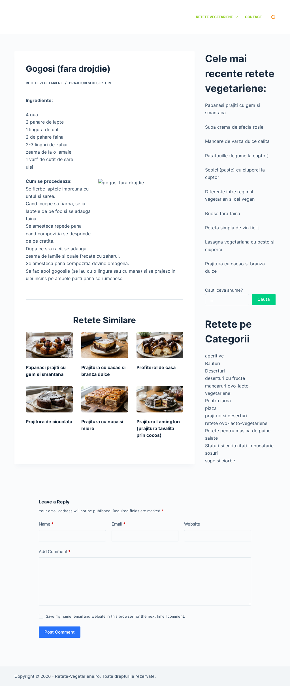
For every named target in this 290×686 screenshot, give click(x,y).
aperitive (214, 356)
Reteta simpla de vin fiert (232, 227)
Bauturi (212, 363)
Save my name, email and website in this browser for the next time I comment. (115, 616)
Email (118, 524)
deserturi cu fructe (225, 378)
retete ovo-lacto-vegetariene (236, 423)
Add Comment (55, 551)
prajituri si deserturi (90, 83)
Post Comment (59, 632)
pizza (211, 408)
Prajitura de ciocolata (49, 421)
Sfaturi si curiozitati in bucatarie (239, 445)
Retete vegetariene (214, 17)
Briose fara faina (222, 213)
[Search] (273, 17)
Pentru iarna (218, 400)
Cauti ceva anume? (224, 290)
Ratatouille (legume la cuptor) (237, 155)
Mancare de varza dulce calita (237, 141)
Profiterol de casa (156, 367)
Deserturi (215, 371)
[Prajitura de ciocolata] (49, 399)
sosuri (211, 453)
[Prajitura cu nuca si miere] (104, 399)
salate (211, 438)
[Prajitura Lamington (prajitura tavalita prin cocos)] (160, 399)
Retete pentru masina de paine (237, 430)
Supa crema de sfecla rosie (234, 127)
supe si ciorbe (220, 460)
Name (46, 524)
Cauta (263, 299)
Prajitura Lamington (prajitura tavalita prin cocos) (158, 428)
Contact (253, 17)
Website (192, 524)
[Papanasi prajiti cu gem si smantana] (49, 345)
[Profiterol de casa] (160, 345)
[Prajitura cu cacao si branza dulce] (104, 345)
